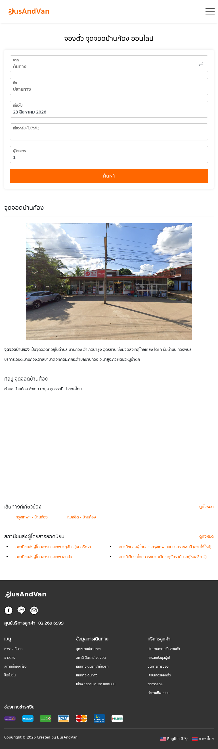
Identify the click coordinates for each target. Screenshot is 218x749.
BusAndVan (67, 737)
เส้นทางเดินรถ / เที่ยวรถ (92, 666)
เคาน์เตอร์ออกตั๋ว (159, 675)
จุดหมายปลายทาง (88, 649)
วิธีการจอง (155, 684)
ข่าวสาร (9, 658)
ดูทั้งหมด (206, 507)
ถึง (15, 83)
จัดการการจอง (158, 666)
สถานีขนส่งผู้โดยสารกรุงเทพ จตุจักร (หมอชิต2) (53, 547)
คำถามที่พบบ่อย (158, 693)
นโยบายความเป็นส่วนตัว (164, 649)
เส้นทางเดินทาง (86, 675)
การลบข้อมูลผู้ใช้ (159, 658)
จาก (16, 60)
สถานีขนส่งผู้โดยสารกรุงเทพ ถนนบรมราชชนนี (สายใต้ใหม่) (165, 547)
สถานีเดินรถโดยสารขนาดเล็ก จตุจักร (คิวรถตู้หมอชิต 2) (163, 557)
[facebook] (8, 610)
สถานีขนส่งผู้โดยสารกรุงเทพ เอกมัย (44, 557)
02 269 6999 (51, 623)
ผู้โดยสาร (19, 151)
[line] (21, 610)
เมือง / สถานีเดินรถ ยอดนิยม (95, 684)
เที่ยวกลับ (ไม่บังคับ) (26, 128)
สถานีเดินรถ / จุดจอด (91, 658)
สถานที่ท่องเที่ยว (15, 666)
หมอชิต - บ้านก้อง (81, 517)
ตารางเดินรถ (13, 649)
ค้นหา (109, 176)
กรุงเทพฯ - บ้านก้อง (32, 517)
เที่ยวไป (17, 105)
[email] (34, 610)
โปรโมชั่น (10, 675)
